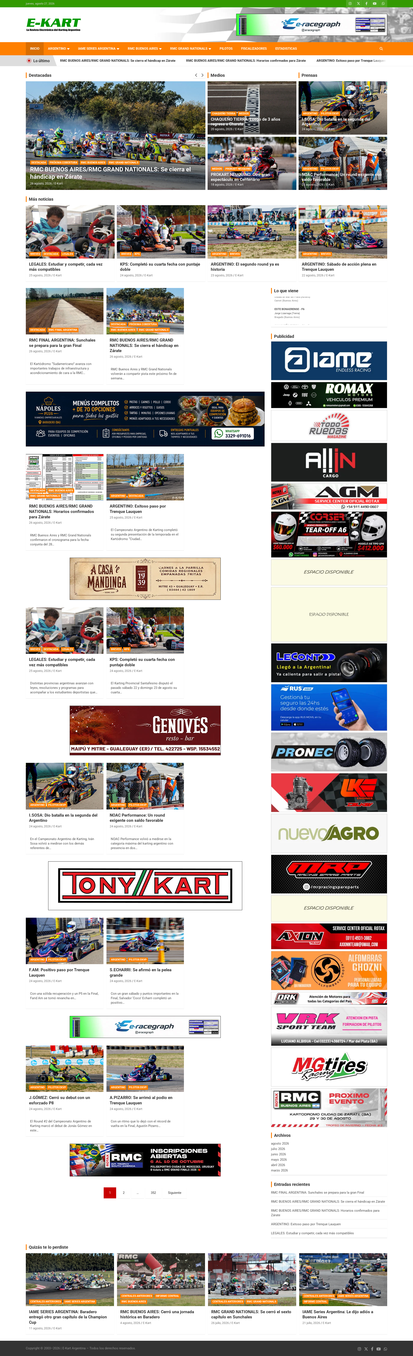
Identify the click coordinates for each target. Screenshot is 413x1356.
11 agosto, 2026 (40, 1328)
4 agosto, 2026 (130, 1323)
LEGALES (67, 254)
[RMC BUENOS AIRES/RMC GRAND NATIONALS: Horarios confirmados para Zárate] (65, 477)
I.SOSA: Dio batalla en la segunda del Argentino (336, 122)
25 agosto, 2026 (40, 275)
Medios (218, 75)
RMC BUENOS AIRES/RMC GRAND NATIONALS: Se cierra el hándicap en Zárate (144, 345)
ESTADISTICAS (286, 49)
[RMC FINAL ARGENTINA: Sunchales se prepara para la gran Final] (65, 311)
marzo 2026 (279, 1170)
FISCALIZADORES (254, 49)
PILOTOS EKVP (330, 113)
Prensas (309, 75)
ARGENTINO (57, 49)
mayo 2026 (279, 1160)
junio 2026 (278, 1154)
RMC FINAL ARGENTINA (63, 329)
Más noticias (41, 199)
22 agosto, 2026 (313, 275)
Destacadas (40, 75)
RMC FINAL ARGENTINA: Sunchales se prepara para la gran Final (62, 343)
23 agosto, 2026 (222, 275)
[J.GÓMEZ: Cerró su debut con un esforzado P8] (65, 1068)
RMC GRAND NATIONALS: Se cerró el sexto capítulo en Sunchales (251, 1314)
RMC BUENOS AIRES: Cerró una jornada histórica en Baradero (157, 1314)
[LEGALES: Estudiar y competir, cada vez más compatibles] (65, 630)
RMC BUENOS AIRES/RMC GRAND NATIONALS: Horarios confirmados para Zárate (153, 61)
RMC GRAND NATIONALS (188, 49)
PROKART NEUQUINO (238, 168)
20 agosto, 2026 (222, 129)
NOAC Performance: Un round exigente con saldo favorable (342, 177)
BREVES (35, 254)
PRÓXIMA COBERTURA (143, 324)
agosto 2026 (280, 1143)
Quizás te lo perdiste (48, 1247)
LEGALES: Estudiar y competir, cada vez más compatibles (344, 61)
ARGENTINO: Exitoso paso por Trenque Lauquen (257, 61)
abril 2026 (278, 1165)
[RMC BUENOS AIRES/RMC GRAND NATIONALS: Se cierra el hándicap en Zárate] (145, 311)
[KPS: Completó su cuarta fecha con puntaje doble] (145, 630)
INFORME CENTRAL (167, 1296)
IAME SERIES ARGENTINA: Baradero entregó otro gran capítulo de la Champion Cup (68, 1317)
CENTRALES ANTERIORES (45, 1301)
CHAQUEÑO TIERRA (223, 113)
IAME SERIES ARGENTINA (97, 49)
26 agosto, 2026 (41, 183)
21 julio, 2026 (311, 1323)
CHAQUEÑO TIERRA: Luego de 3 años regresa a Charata (245, 122)
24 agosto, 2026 (313, 129)
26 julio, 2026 (220, 1323)
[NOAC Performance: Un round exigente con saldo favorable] (145, 786)
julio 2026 (278, 1149)
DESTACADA (38, 162)
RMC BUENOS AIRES (143, 49)
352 (153, 1193)
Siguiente (174, 1193)
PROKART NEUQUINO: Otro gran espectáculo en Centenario (240, 177)
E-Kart (58, 183)
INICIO (34, 49)
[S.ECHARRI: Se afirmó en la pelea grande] (145, 940)
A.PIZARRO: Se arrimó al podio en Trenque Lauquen (141, 1100)
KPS (137, 254)
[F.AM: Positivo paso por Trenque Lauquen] (65, 940)
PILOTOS (226, 49)
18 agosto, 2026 (222, 184)
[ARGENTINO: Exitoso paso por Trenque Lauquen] (145, 477)
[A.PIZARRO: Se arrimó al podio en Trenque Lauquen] (145, 1068)
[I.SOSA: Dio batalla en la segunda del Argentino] (65, 786)
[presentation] (196, 75)
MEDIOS (244, 113)
